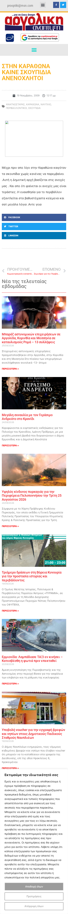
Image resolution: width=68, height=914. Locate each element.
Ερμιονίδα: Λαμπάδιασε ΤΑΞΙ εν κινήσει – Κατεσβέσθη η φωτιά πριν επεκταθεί (32, 659)
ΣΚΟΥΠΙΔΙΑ (34, 108)
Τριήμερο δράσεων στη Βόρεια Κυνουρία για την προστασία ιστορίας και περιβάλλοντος (31, 576)
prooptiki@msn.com (20, 5)
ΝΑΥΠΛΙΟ (46, 104)
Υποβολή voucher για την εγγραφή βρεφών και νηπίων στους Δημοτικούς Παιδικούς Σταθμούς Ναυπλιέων (33, 733)
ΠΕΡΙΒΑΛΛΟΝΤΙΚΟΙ (16, 108)
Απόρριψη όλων (34, 906)
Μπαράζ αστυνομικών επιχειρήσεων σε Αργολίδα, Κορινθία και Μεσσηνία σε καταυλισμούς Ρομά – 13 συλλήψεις (31, 338)
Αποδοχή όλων (34, 886)
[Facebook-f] (56, 5)
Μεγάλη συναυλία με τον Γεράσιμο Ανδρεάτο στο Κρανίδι (27, 417)
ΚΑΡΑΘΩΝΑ (32, 104)
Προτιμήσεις (34, 896)
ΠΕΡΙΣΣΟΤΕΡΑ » (10, 368)
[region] (34, 841)
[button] (43, 5)
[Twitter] (63, 5)
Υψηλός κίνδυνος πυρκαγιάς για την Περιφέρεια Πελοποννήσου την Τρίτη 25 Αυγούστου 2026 (31, 495)
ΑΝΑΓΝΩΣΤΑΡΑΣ (15, 104)
